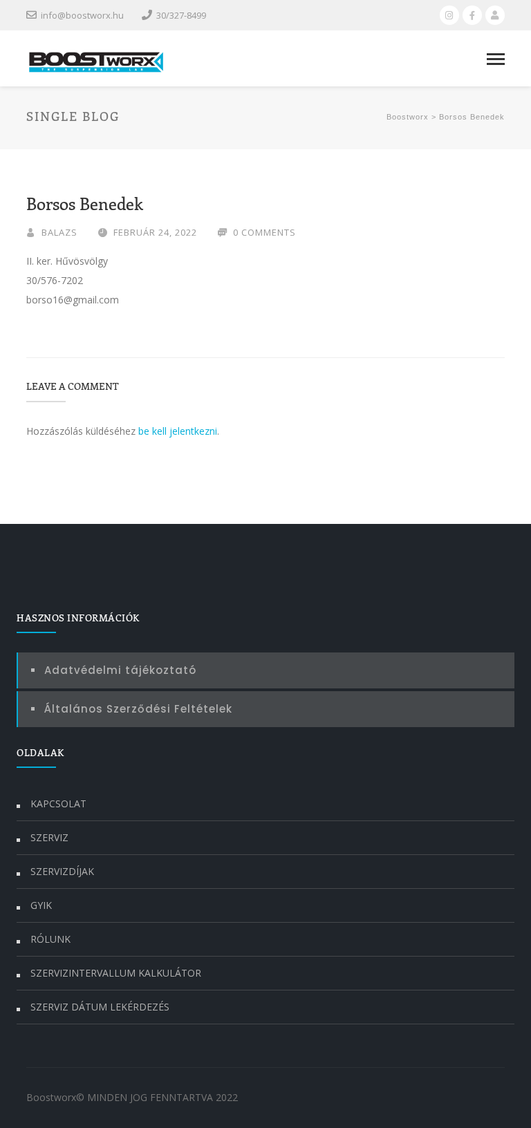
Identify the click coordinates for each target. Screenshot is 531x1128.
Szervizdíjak (62, 871)
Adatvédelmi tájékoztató (120, 670)
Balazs (59, 232)
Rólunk (50, 939)
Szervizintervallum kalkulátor (115, 972)
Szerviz (49, 837)
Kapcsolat (58, 803)
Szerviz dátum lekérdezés (99, 1006)
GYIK (41, 905)
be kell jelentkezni (177, 431)
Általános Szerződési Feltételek (138, 709)
